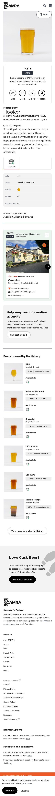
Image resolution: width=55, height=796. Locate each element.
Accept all (10, 790)
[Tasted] (41, 93)
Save (45, 14)
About (6, 644)
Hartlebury (20, 213)
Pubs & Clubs (9, 653)
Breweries (7, 666)
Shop (5, 684)
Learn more (27, 783)
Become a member (22, 579)
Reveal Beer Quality (19, 288)
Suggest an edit (18, 334)
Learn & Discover (11, 680)
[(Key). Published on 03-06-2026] (27, 269)
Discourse (7, 715)
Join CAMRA (9, 640)
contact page (9, 624)
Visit (5, 648)
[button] (48, 267)
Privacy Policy (9, 689)
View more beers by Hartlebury (27, 530)
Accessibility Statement (13, 693)
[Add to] (44, 245)
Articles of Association (13, 697)
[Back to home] (11, 5)
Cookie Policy (9, 702)
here (28, 738)
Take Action (8, 657)
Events (6, 661)
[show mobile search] (44, 5)
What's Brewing (10, 719)
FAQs (45, 621)
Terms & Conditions (11, 710)
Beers (6, 670)
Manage (25, 790)
